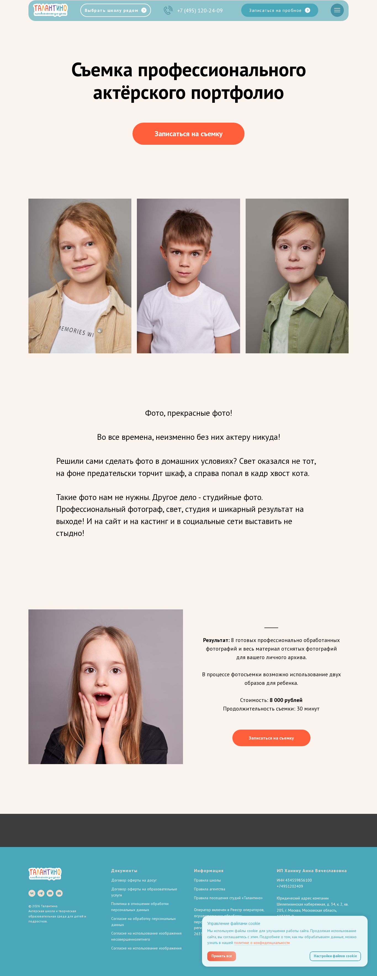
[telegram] (41, 893)
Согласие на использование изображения (146, 948)
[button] (279, 10)
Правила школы (207, 880)
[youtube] (50, 893)
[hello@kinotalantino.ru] (59, 893)
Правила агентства (209, 888)
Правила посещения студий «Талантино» (228, 897)
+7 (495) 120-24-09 (200, 10)
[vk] (31, 893)
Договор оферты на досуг (134, 880)
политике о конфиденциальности (262, 942)
